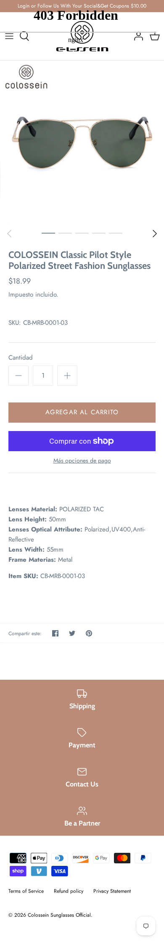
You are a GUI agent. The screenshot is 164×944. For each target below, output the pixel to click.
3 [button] (82, 233)
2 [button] (65, 233)
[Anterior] (9, 233)
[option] (82, 142)
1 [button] (48, 233)
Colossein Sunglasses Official (59, 915)
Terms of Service (26, 891)
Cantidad (20, 357)
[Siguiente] (154, 233)
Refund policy (68, 891)
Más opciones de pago (82, 460)
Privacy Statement (112, 891)
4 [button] (98, 233)
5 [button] (115, 233)
